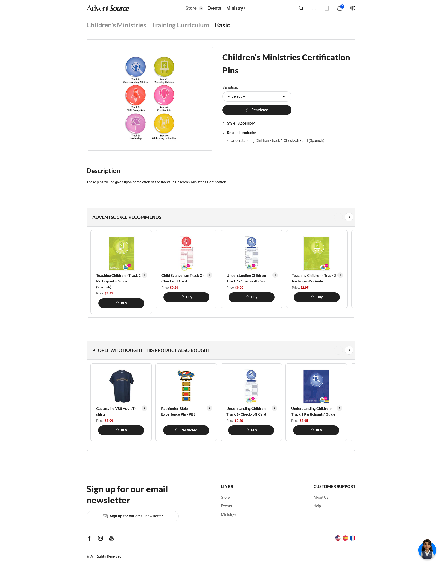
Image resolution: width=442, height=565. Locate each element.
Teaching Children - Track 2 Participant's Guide (314, 278)
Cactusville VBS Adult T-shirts (116, 411)
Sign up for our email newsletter (136, 516)
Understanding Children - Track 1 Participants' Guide (313, 411)
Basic (222, 25)
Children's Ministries (116, 25)
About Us (321, 497)
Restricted (259, 110)
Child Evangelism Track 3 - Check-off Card (182, 278)
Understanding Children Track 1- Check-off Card (246, 278)
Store (191, 8)
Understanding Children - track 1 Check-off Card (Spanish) (277, 140)
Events (214, 8)
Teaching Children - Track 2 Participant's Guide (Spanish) (118, 281)
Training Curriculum (180, 25)
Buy (124, 303)
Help (317, 506)
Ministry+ (236, 8)
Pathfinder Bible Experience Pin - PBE (178, 411)
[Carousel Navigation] (220, 217)
